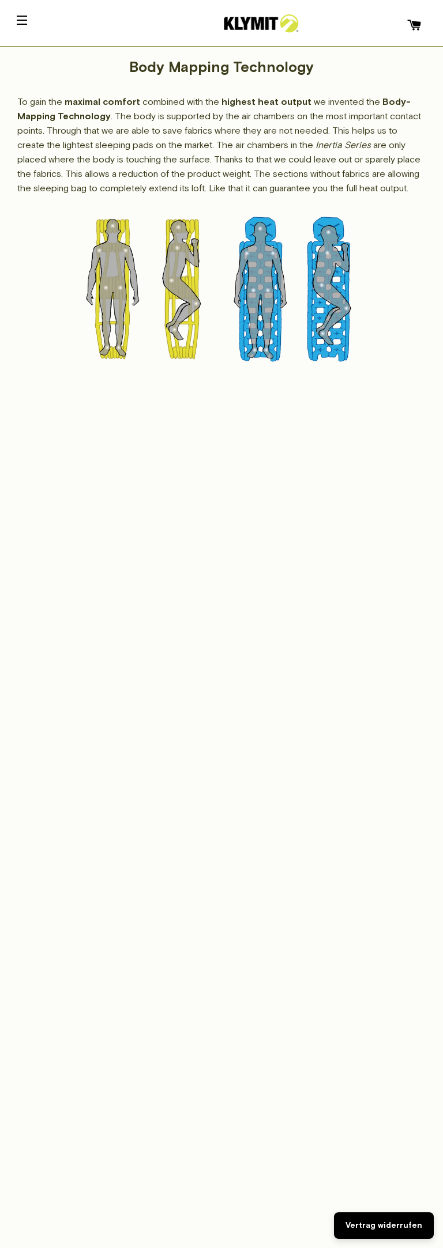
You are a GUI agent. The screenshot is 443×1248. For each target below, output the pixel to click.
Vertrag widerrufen (384, 1225)
